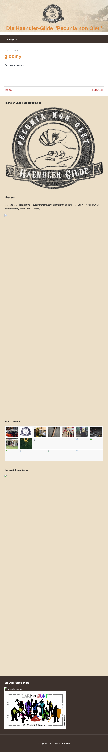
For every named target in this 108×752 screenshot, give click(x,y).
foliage (9, 89)
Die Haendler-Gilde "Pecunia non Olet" (54, 28)
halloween (97, 89)
